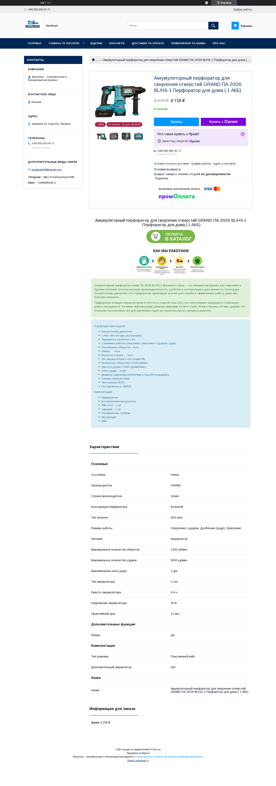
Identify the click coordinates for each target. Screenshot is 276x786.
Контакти (116, 43)
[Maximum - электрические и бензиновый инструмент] (32, 32)
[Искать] (213, 25)
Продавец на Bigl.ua (138, 753)
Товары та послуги (63, 43)
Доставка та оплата (148, 43)
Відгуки (96, 43)
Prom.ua (155, 749)
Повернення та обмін (188, 43)
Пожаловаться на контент (150, 756)
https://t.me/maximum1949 (58, 177)
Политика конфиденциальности (184, 756)
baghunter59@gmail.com (47, 169)
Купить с (216, 121)
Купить (176, 121)
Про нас (219, 43)
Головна (34, 43)
